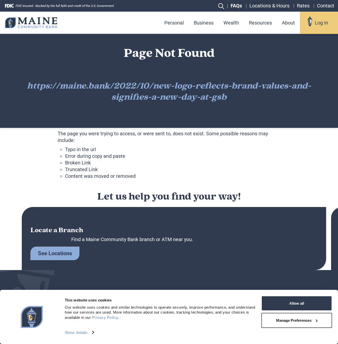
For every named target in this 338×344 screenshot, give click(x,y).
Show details (76, 332)
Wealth (231, 23)
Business (204, 23)
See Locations (55, 253)
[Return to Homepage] (31, 22)
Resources (260, 23)
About (288, 23)
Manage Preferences (294, 320)
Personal (174, 23)
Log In (321, 23)
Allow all (296, 303)
